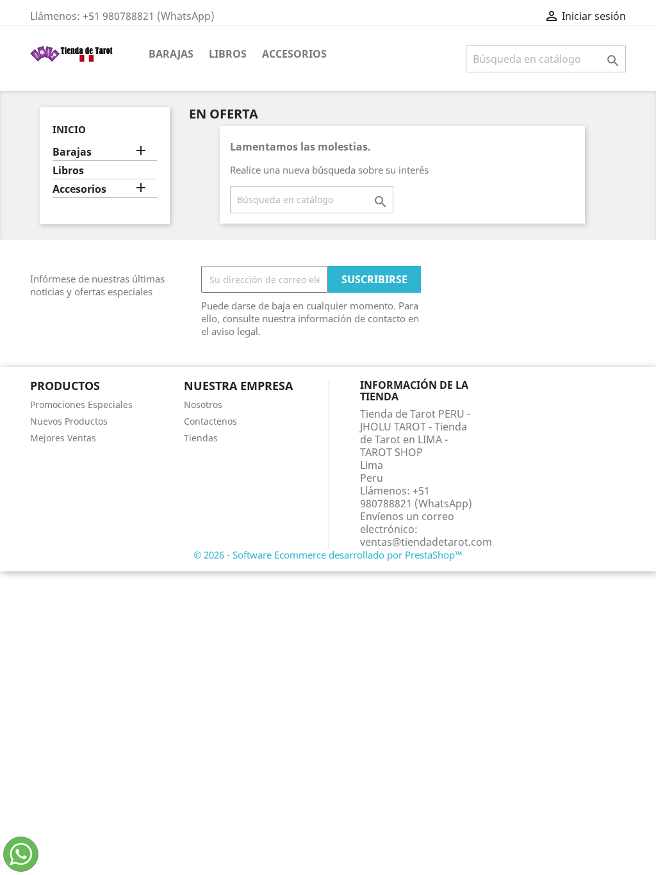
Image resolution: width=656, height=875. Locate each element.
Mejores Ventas (63, 438)
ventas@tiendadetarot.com (426, 542)
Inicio (69, 129)
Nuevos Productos (69, 421)
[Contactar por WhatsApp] (20, 854)
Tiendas (201, 438)
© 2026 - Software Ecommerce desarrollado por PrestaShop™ (328, 554)
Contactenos (210, 421)
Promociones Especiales (81, 404)
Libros (228, 54)
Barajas (171, 54)
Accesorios (294, 54)
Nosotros (203, 404)
